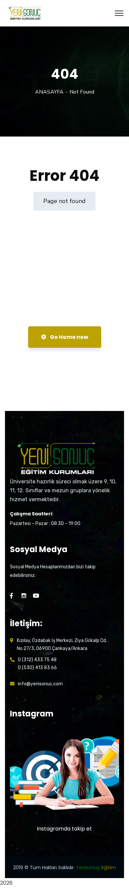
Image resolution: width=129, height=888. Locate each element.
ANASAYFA (49, 92)
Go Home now (68, 337)
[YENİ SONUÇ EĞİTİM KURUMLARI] (25, 13)
